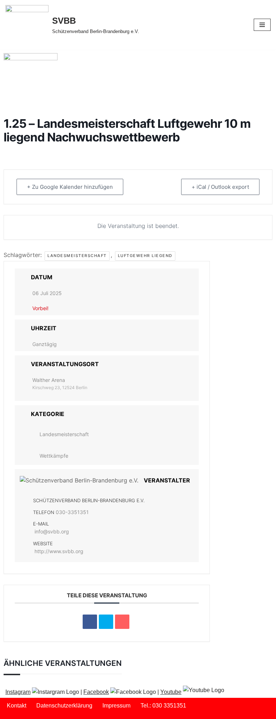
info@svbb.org (51, 531)
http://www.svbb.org (58, 551)
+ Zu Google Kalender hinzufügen (70, 186)
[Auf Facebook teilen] (90, 622)
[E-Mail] (122, 622)
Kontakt (16, 705)
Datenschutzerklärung (64, 705)
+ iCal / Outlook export (220, 186)
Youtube (170, 692)
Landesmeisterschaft (77, 255)
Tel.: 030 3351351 (163, 705)
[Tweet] (106, 622)
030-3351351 (72, 512)
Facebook (96, 692)
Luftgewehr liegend (145, 255)
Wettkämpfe (54, 456)
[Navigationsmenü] (262, 25)
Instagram (18, 692)
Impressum (116, 705)
